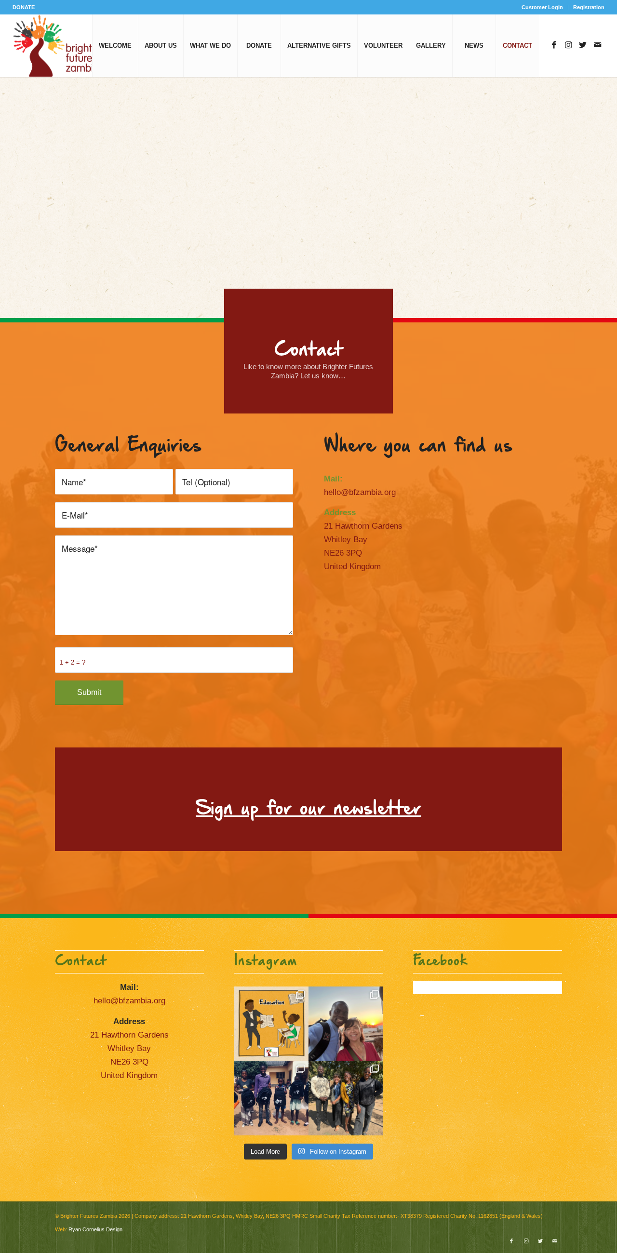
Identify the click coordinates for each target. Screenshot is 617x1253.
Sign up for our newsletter (308, 809)
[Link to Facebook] (554, 45)
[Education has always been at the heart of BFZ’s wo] (271, 1098)
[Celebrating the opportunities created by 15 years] (345, 1098)
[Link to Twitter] (583, 45)
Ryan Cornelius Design (95, 1229)
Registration (588, 7)
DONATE (24, 7)
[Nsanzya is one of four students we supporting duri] (345, 1023)
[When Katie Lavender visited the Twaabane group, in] (271, 1023)
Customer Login (542, 7)
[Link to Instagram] (568, 45)
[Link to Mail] (597, 45)
